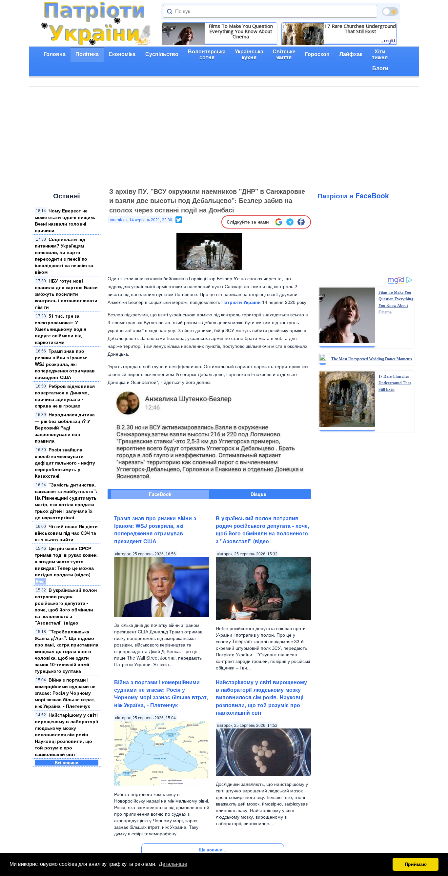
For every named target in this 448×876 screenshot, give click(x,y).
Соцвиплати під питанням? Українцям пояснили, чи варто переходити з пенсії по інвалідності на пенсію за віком (64, 255)
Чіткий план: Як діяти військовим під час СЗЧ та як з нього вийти (66, 533)
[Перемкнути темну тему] (390, 11)
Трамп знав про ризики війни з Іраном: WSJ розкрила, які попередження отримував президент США (65, 364)
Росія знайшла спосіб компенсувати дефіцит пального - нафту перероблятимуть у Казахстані (65, 462)
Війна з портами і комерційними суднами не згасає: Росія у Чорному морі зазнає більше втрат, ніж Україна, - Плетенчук (65, 692)
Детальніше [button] (173, 864)
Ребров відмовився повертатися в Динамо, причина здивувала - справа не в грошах (65, 396)
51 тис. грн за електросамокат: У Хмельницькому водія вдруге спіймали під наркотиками (60, 328)
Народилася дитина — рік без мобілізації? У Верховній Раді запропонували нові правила (65, 427)
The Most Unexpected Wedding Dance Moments (371, 359)
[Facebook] (301, 222)
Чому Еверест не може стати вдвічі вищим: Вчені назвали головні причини (65, 220)
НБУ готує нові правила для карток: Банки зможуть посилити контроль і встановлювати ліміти (66, 293)
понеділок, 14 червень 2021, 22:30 (140, 220)
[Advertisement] (224, 136)
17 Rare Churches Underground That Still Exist (360, 28)
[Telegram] (290, 222)
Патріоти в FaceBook (353, 195)
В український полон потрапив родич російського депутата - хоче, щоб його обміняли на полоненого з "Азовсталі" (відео (66, 606)
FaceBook (160, 494)
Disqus (258, 494)
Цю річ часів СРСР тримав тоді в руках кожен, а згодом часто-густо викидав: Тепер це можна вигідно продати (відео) (66, 561)
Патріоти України (241, 302)
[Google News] (278, 222)
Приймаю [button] (416, 864)
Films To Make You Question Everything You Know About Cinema (241, 31)
